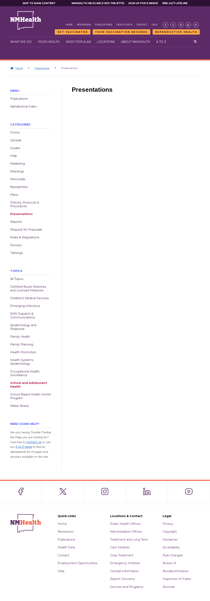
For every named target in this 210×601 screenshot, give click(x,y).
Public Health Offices (125, 524)
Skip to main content (39, 3)
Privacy (168, 524)
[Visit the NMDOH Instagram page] (181, 25)
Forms (14, 132)
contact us (33, 442)
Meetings (17, 171)
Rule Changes (173, 555)
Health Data (124, 24)
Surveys (16, 245)
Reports (16, 222)
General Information (124, 571)
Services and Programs (126, 587)
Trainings (16, 253)
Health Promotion (23, 352)
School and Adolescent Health (28, 384)
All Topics (16, 279)
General (15, 140)
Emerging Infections (25, 306)
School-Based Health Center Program (30, 396)
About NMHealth (135, 42)
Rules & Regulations (24, 237)
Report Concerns (122, 579)
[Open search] (195, 42)
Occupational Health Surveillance (25, 373)
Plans (14, 195)
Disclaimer (170, 539)
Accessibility (171, 547)
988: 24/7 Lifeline (174, 3)
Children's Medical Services (29, 298)
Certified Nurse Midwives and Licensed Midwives (28, 288)
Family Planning (21, 344)
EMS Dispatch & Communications (22, 315)
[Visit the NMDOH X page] (173, 25)
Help (155, 24)
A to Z (161, 42)
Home (69, 24)
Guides (15, 148)
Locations (106, 42)
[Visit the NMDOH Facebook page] (165, 25)
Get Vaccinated (72, 32)
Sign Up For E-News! (143, 3)
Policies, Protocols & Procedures (24, 204)
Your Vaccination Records (121, 32)
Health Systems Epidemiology (21, 362)
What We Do (21, 42)
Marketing (17, 163)
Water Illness (19, 406)
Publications (103, 24)
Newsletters (19, 187)
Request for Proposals (26, 229)
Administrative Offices (126, 531)
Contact (142, 24)
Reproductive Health (176, 32)
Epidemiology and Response (23, 327)
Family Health (20, 336)
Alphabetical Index (23, 106)
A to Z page (23, 447)
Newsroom (84, 24)
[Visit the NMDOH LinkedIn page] (188, 25)
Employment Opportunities (77, 563)
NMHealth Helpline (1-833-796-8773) (98, 3)
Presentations (21, 214)
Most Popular (78, 42)
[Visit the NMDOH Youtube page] (196, 25)
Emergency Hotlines (125, 563)
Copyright (170, 531)
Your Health (49, 42)
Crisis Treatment (122, 555)
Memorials (17, 179)
